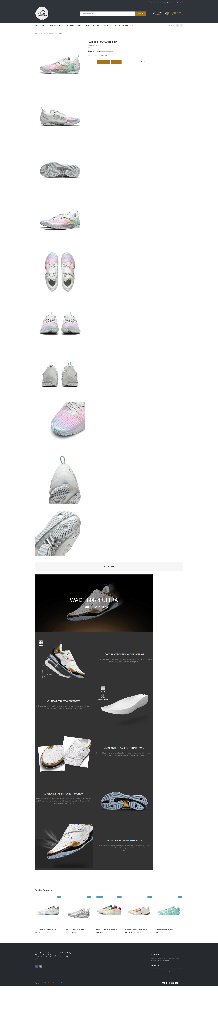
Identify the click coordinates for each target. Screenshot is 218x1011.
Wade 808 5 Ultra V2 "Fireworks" (136, 930)
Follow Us (170, 25)
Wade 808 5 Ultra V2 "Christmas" (106, 930)
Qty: (89, 62)
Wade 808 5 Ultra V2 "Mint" (164, 930)
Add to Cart (103, 62)
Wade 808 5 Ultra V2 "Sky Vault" (45, 930)
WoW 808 (43, 33)
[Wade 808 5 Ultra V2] (49, 909)
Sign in (160, 14)
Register (159, 13)
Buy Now (116, 62)
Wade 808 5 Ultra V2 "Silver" (74, 930)
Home (36, 33)
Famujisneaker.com (50, 983)
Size (89, 55)
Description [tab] (109, 567)
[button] (36, 912)
